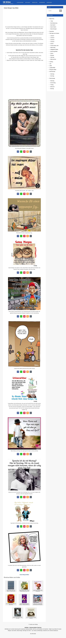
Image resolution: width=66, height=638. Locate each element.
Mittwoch (52, 86)
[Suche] (60, 10)
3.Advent (52, 39)
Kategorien (49, 2)
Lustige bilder (52, 67)
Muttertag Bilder (53, 51)
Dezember (51, 31)
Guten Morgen (20, 2)
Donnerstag (52, 82)
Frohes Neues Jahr (54, 45)
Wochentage (42, 2)
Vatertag (52, 57)
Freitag (51, 84)
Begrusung (51, 18)
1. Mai (51, 21)
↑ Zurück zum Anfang (33, 624)
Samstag (52, 73)
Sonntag (52, 75)
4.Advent (52, 41)
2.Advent (52, 37)
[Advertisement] (24, 18)
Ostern (51, 53)
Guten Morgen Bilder (24, 574)
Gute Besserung (53, 23)
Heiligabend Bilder (54, 49)
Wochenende (52, 71)
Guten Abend (53, 26)
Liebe (50, 65)
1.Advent (52, 35)
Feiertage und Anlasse (54, 33)
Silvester (52, 55)
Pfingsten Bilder (52, 69)
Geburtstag (34, 2)
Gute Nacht (27, 2)
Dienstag (52, 80)
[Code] (31, 151)
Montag (52, 88)
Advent (51, 43)
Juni (50, 63)
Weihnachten (53, 59)
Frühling (51, 61)
